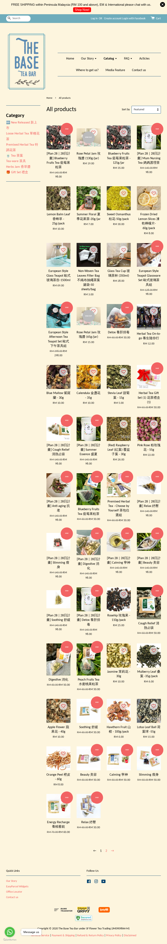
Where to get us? (87, 70)
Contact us (139, 70)
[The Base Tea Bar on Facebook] (89, 882)
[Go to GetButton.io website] (9, 940)
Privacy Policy (113, 935)
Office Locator (14, 892)
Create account (113, 18)
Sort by (126, 109)
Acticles (144, 58)
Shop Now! (82, 9)
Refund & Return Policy (90, 935)
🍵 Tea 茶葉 (14, 155)
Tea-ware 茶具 (16, 161)
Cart (158, 18)
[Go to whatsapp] (10, 932)
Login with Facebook (133, 18)
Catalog (109, 58)
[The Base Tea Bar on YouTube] (103, 882)
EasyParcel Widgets (17, 886)
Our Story (87, 58)
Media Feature (115, 70)
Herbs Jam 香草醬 (18, 167)
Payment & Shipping (63, 935)
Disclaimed (130, 935)
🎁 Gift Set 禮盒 (17, 172)
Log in (94, 18)
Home (70, 58)
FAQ (127, 58)
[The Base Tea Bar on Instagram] (96, 882)
